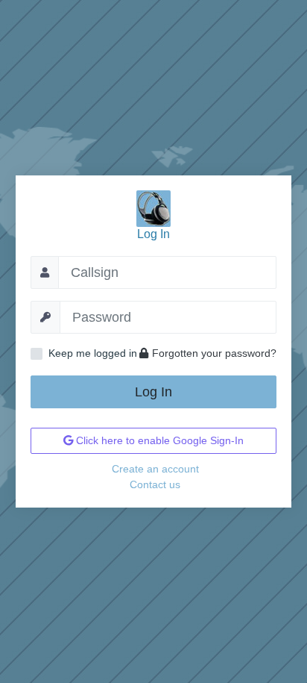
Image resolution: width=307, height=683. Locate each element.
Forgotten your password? (214, 353)
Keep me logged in (92, 353)
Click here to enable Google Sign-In (158, 440)
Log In (153, 391)
